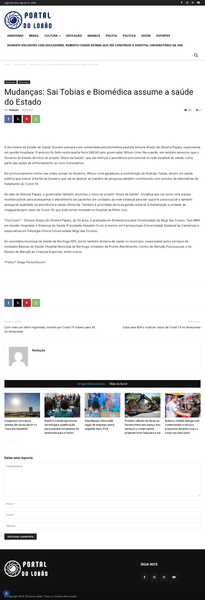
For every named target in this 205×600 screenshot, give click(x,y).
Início (7, 64)
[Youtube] (198, 3)
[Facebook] (181, 3)
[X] (192, 3)
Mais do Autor (119, 383)
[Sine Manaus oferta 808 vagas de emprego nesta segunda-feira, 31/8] (102, 405)
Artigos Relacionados (91, 383)
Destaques (24, 82)
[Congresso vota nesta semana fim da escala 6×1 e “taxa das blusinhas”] (22, 405)
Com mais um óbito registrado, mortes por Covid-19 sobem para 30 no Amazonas (49, 329)
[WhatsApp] (36, 119)
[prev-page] (6, 440)
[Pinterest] (27, 119)
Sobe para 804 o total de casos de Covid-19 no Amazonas (162, 327)
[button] (196, 55)
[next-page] (13, 440)
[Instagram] (187, 3)
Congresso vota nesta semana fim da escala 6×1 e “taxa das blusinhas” (20, 424)
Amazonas (20, 64)
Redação (14, 109)
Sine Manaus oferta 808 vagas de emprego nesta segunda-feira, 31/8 (99, 424)
